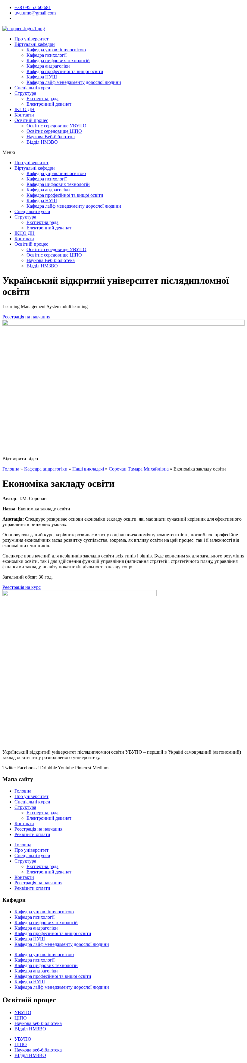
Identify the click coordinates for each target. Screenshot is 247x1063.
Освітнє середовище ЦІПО (54, 131)
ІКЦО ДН (24, 109)
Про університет (31, 38)
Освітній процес (31, 120)
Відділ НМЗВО (42, 142)
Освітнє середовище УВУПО (56, 125)
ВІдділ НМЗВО (30, 1028)
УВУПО (22, 1012)
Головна (10, 468)
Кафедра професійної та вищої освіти (65, 71)
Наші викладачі (88, 468)
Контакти (24, 114)
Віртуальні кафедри (34, 44)
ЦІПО (20, 1017)
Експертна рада (42, 98)
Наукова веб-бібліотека (38, 1023)
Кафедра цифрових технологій (58, 60)
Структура (25, 93)
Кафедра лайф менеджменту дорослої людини (74, 82)
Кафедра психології (47, 55)
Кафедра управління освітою (56, 49)
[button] (123, 152)
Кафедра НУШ (42, 76)
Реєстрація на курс (21, 587)
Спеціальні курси (32, 87)
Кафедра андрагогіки (48, 66)
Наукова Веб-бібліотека (51, 136)
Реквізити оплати (32, 834)
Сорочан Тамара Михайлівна (139, 468)
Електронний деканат (49, 104)
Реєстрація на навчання (38, 829)
